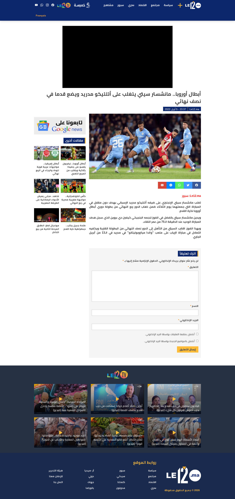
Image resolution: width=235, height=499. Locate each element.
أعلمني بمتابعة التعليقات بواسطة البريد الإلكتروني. (170, 334)
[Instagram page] (47, 5)
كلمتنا (121, 482)
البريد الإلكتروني (188, 320)
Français (41, 15)
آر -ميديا (89, 470)
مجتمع (155, 5)
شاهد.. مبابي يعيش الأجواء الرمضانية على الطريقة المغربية (47, 199)
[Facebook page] (53, 5)
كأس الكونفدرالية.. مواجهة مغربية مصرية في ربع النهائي (73, 199)
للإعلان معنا (56, 476)
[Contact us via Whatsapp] (42, 5)
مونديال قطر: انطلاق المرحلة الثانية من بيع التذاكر (47, 229)
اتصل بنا (58, 482)
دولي (91, 476)
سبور (121, 5)
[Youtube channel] (36, 5)
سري (131, 5)
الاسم (194, 306)
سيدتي (121, 476)
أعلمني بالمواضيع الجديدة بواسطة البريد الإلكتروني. (169, 341)
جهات (91, 482)
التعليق (193, 267)
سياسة (168, 5)
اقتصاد (142, 5)
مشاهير (108, 5)
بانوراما (90, 488)
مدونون (120, 488)
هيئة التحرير (56, 470)
